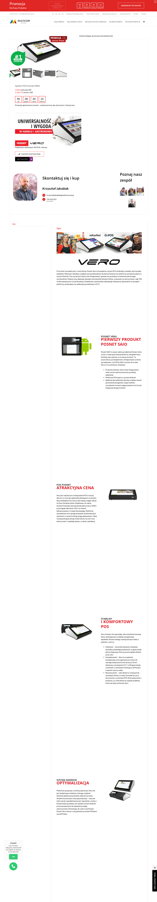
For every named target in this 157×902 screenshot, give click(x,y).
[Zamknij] (23, 840)
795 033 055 (52, 199)
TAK (13, 857)
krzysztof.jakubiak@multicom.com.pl (60, 195)
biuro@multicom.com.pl (26, 14)
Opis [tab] (14, 224)
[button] (13, 866)
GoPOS (97, 284)
